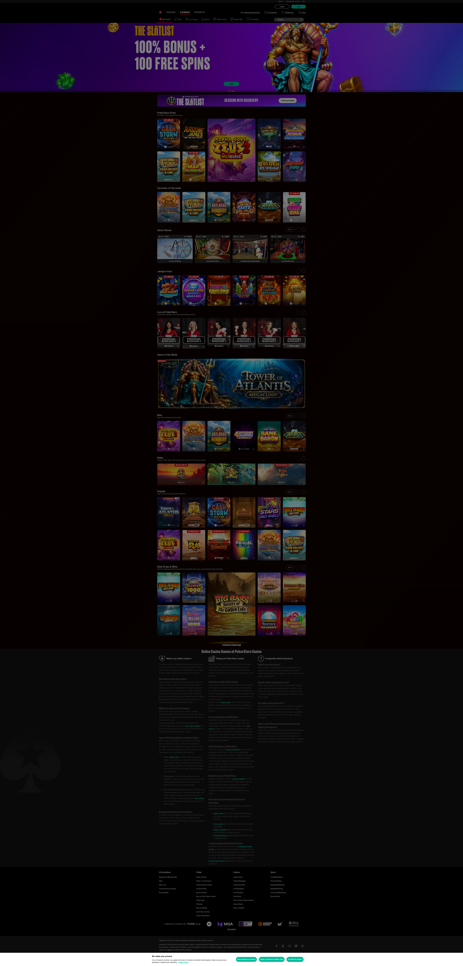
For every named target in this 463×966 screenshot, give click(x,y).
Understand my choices (246, 959)
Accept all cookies (295, 959)
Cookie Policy (183, 962)
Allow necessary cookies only (271, 959)
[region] (231, 959)
